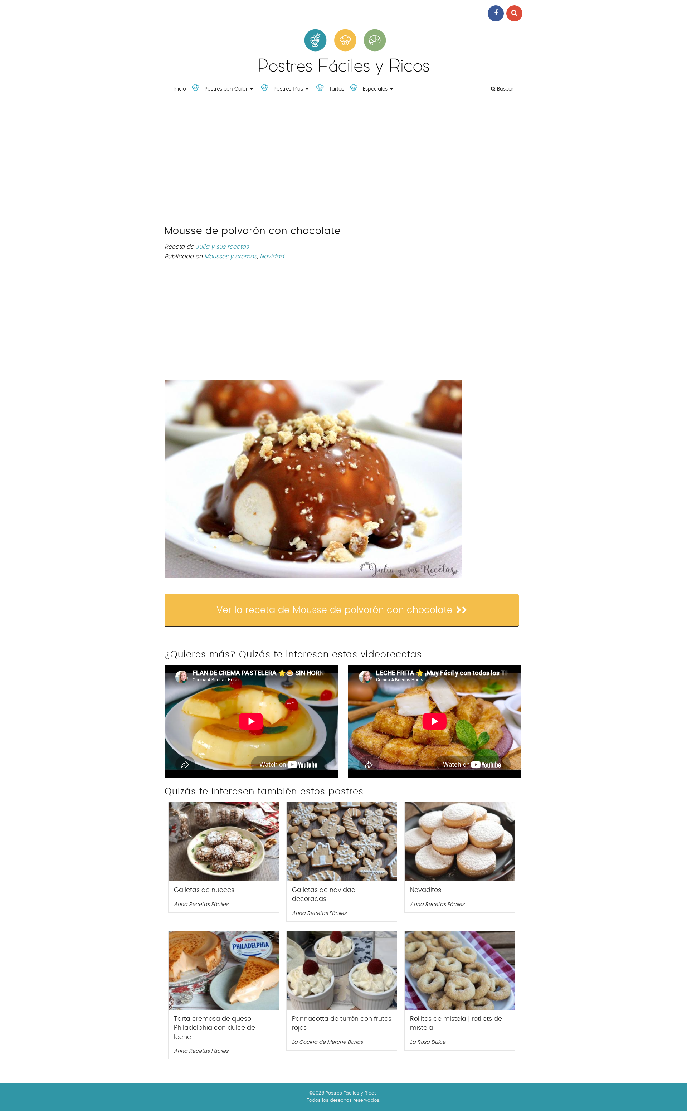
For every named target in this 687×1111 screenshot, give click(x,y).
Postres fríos (288, 89)
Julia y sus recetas (222, 247)
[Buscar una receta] (514, 13)
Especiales (375, 89)
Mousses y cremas (230, 256)
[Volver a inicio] (343, 73)
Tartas (336, 89)
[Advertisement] (343, 164)
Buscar (504, 89)
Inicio (180, 89)
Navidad (272, 256)
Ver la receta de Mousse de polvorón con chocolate (334, 610)
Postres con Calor (226, 89)
